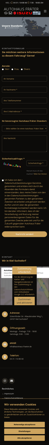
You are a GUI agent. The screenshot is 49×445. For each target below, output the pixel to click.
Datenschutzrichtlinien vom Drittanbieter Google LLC (23, 292)
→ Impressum (8, 394)
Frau (16, 69)
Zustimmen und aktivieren (24, 301)
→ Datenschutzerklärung (12, 398)
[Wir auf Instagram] (5, 381)
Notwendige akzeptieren (24, 424)
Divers (26, 69)
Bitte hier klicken (40, 174)
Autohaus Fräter (21, 8)
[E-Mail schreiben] (12, 381)
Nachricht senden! (24, 234)
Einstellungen (24, 431)
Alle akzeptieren (24, 438)
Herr (6, 69)
